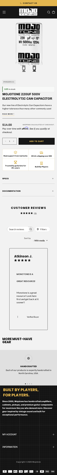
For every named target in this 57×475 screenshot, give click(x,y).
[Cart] (53, 12)
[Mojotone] (20, 392)
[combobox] (37, 240)
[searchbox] (17, 229)
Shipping (27, 125)
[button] (4, 12)
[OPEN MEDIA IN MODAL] (53, 72)
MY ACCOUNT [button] (9, 434)
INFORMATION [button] (9, 446)
